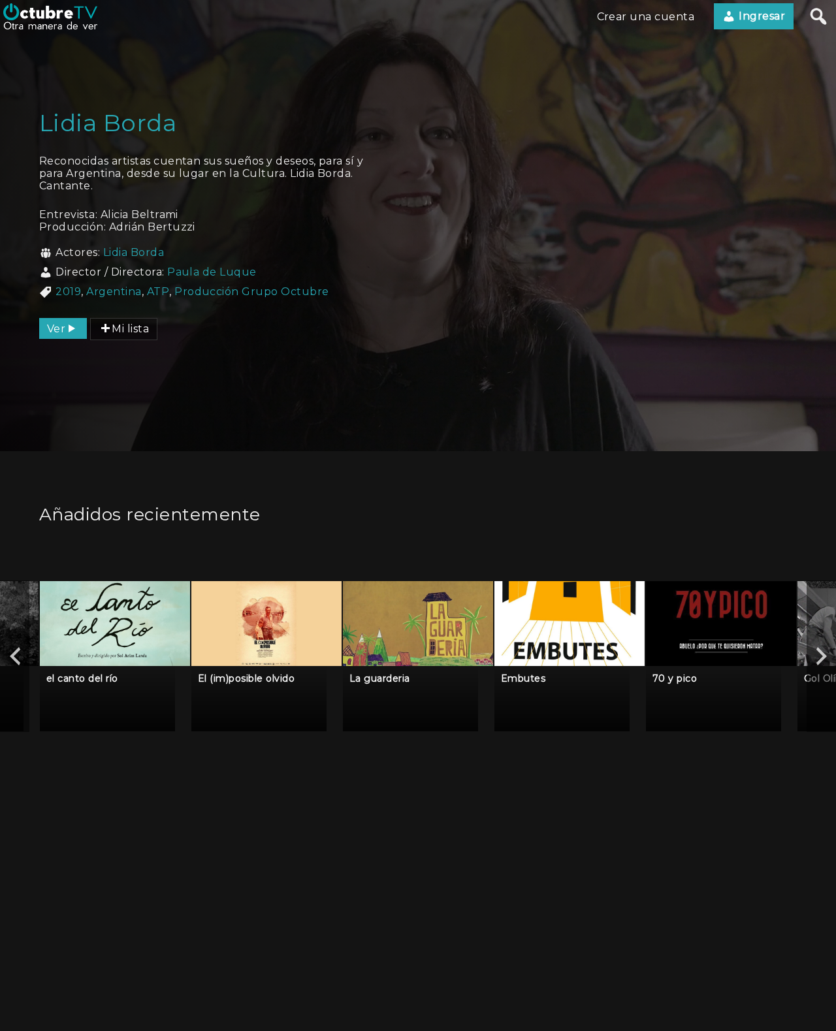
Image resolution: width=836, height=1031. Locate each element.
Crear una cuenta (646, 16)
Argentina (113, 291)
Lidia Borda (133, 252)
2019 (68, 291)
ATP (158, 291)
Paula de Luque (212, 272)
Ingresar (760, 16)
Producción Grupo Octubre (251, 291)
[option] (115, 656)
